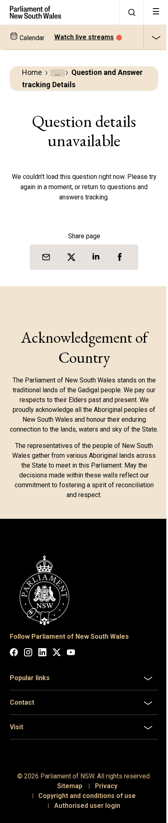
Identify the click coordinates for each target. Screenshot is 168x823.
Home (32, 72)
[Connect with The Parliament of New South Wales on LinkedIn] (42, 653)
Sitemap (66, 793)
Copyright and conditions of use (84, 803)
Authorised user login (84, 812)
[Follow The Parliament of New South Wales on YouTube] (71, 653)
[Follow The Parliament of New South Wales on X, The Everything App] (57, 653)
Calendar (31, 38)
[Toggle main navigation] (156, 12)
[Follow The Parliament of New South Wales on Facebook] (14, 653)
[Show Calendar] (156, 37)
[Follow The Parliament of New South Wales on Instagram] (28, 653)
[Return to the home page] (59, 12)
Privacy (103, 793)
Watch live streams (84, 37)
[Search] (131, 12)
